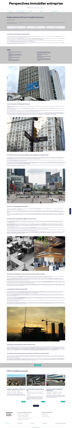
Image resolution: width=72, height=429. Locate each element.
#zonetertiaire (14, 390)
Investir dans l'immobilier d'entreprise (22, 415)
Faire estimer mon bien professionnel (22, 416)
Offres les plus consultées (46, 416)
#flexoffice (55, 27)
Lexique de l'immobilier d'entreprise (60, 423)
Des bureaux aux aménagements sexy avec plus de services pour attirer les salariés (44, 52)
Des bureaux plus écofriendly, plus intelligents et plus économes (14, 60)
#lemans (18, 390)
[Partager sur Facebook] (35, 365)
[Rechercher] (28, 8)
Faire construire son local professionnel (23, 413)
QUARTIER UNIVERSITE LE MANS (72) (16, 389)
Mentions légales (19, 423)
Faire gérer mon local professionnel (22, 419)
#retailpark (42, 393)
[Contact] (9, 423)
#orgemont (54, 393)
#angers (59, 393)
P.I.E (63, 11)
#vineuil (38, 393)
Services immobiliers (54, 11)
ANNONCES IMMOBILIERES (21, 11)
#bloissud (28, 393)
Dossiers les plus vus (45, 415)
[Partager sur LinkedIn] (38, 365)
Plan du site (32, 423)
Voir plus (36, 405)
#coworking (36, 27)
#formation (14, 392)
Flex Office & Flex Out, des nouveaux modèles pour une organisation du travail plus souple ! (15, 55)
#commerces (9, 392)
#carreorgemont (49, 393)
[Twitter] (6, 423)
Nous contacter (44, 423)
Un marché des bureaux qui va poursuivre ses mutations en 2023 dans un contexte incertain (44, 59)
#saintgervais (33, 393)
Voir (23, 401)
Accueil (8, 12)
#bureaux (16, 27)
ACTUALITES (10, 11)
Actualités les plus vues (45, 413)
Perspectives (36, 3)
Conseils (41, 11)
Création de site (36, 427)
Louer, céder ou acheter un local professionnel (24, 418)
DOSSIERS (30, 11)
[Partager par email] (40, 365)
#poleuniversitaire (20, 392)
